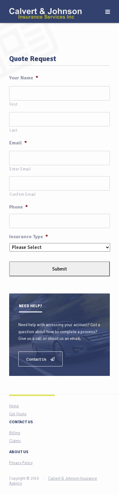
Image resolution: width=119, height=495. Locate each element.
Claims (15, 441)
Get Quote (18, 414)
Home (14, 406)
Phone (18, 207)
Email (18, 143)
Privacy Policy (21, 462)
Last (13, 130)
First (13, 104)
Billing (14, 433)
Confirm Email (22, 194)
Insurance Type (28, 237)
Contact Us (36, 359)
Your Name (23, 78)
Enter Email (20, 169)
